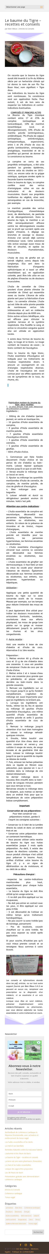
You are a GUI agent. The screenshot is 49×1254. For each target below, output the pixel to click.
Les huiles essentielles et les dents (19, 1142)
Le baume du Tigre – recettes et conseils (21, 1157)
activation (9, 1208)
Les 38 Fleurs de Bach (14, 1172)
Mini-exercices (26, 1216)
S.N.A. (31, 1220)
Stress (37, 1220)
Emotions (18, 1212)
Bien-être (18, 1208)
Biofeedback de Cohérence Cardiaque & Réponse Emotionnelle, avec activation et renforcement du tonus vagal (22, 1135)
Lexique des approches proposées (19, 1169)
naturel (36, 1216)
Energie (26, 1212)
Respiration (22, 1220)
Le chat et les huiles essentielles (18, 1165)
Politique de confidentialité (23, 1252)
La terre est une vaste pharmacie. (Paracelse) (23, 1161)
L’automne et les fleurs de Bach (18, 1153)
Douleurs (9, 1212)
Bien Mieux (12, 29)
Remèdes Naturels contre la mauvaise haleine (23, 1150)
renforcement (11, 1220)
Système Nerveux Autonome (16, 1223)
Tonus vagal (10, 1197)
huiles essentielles (12, 1216)
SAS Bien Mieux (22, 1249)
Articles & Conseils (26, 29)
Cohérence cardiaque (13, 1193)
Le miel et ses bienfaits (14, 1146)
